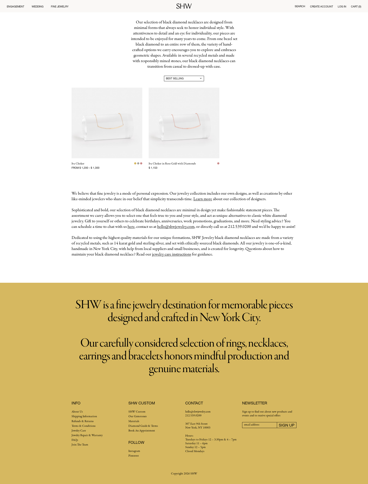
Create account (321, 6)
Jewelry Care (79, 431)
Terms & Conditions (84, 426)
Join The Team (80, 445)
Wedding (37, 6)
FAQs (75, 440)
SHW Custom (136, 412)
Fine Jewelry (60, 6)
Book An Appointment (141, 431)
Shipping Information (84, 416)
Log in (342, 6)
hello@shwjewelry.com (175, 227)
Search (300, 6)
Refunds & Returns (83, 421)
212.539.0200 (193, 416)
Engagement (15, 6)
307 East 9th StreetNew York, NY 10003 (197, 426)
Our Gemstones (137, 416)
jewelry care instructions (171, 254)
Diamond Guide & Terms (143, 426)
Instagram (134, 451)
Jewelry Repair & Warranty (87, 435)
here (131, 227)
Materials (133, 421)
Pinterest (133, 456)
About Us (77, 412)
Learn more (202, 199)
